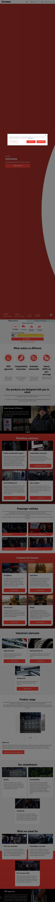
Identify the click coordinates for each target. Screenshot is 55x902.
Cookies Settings (14, 141)
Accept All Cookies (41, 141)
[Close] (45, 135)
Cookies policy (30, 138)
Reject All (31, 141)
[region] (27, 139)
